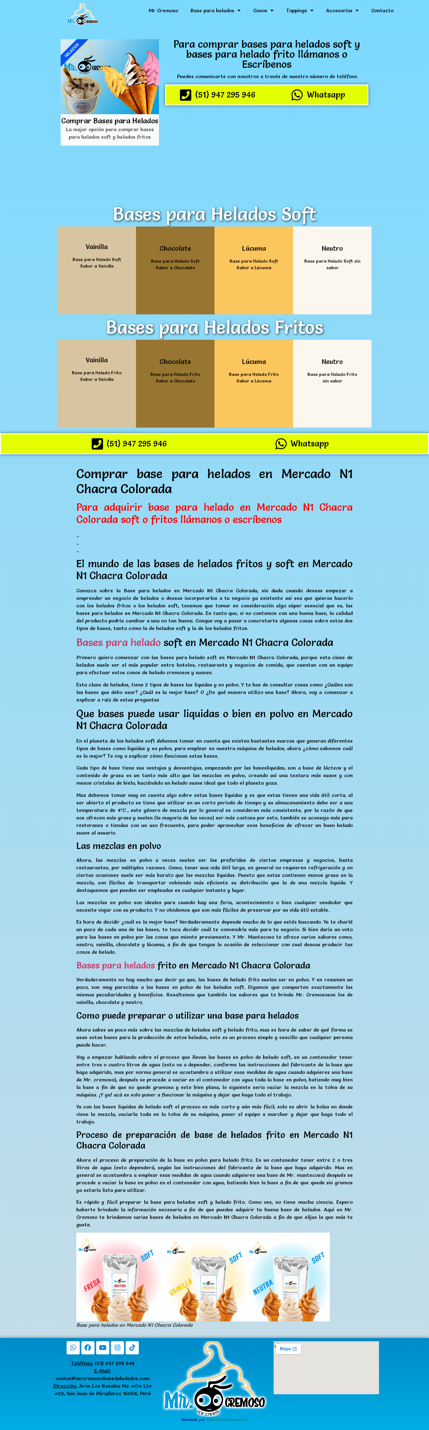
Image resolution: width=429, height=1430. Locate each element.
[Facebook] (88, 1347)
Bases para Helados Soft (214, 214)
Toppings (296, 10)
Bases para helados (115, 965)
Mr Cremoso (163, 10)
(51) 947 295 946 (102, 1363)
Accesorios (339, 10)
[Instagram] (117, 1347)
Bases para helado (118, 642)
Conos (260, 10)
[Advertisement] (266, 154)
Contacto (382, 10)
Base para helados (212, 10)
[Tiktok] (132, 1347)
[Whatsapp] (73, 1347)
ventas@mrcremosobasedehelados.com (102, 1378)
